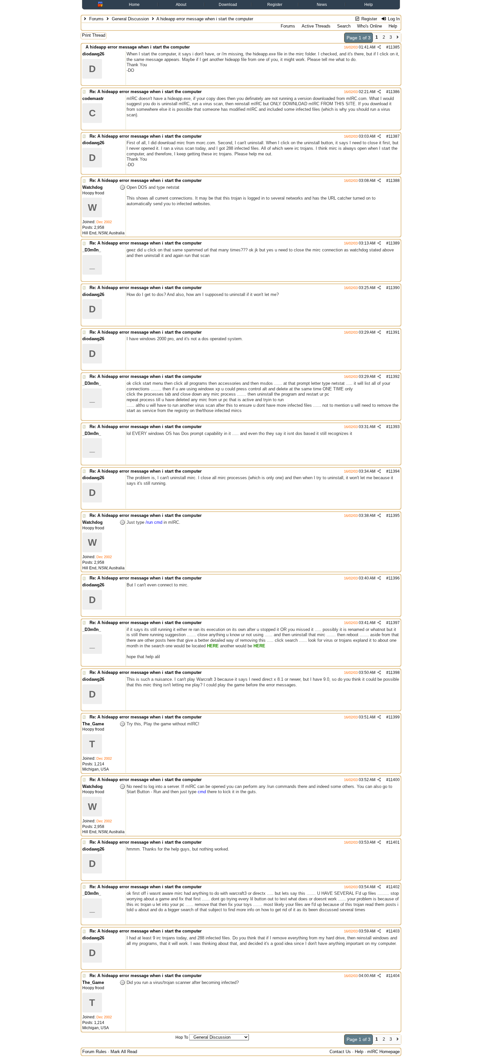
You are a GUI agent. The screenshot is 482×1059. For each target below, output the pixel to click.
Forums (96, 18)
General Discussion (130, 18)
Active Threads (316, 26)
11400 (394, 779)
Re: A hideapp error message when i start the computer (146, 91)
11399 (394, 717)
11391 (394, 332)
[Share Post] (379, 47)
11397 (394, 622)
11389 (394, 243)
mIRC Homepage (383, 1051)
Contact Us (340, 1051)
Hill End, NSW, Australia (103, 233)
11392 (394, 376)
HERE (213, 645)
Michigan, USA (95, 769)
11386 (394, 91)
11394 (394, 471)
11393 (394, 426)
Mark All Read (123, 1051)
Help (368, 4)
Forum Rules (94, 1051)
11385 (394, 47)
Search (344, 26)
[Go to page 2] (397, 38)
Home (134, 4)
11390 (394, 287)
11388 (394, 180)
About (181, 4)
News (322, 4)
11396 (394, 578)
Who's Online (369, 26)
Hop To (181, 1037)
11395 (394, 515)
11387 (394, 136)
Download (228, 4)
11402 (394, 887)
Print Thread (93, 35)
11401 (394, 842)
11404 (394, 975)
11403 (394, 931)
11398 (394, 672)
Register (274, 4)
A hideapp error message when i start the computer (138, 47)
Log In (393, 18)
